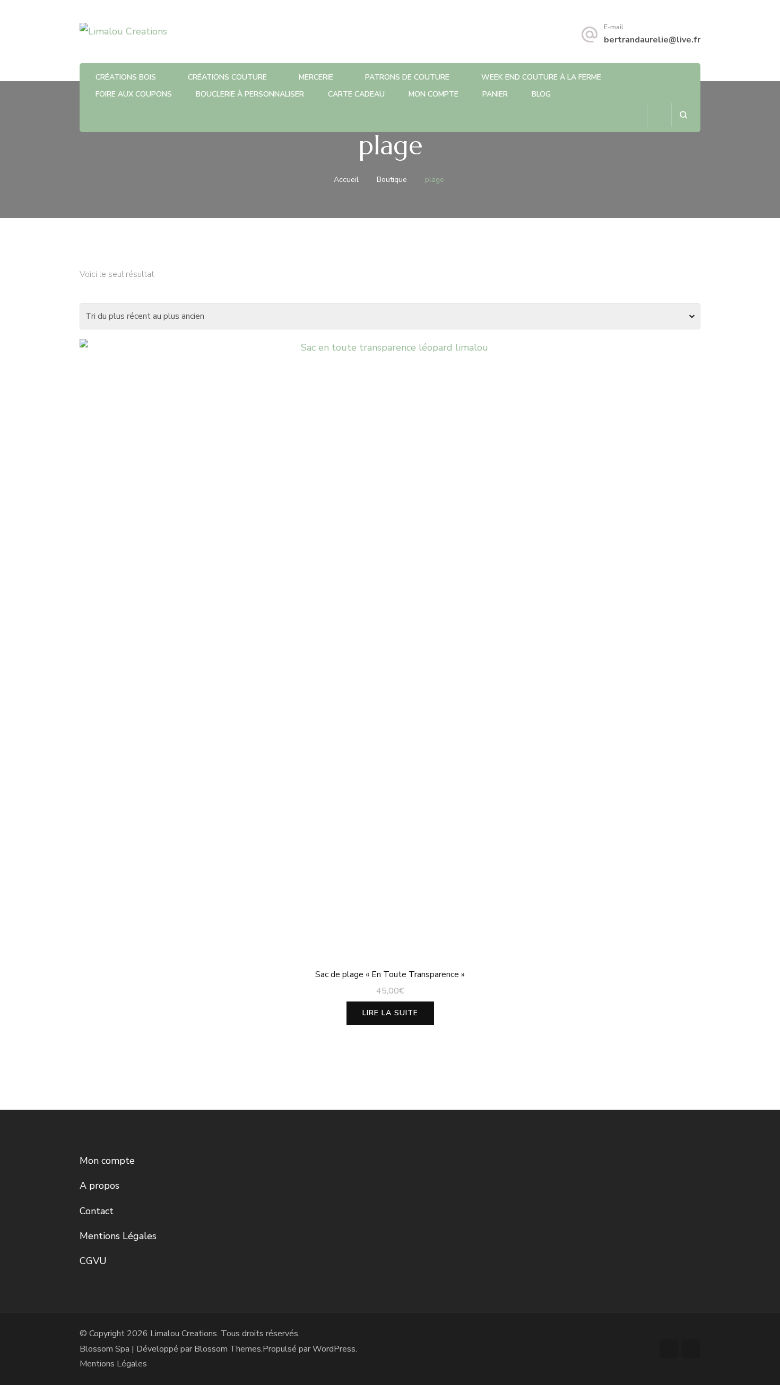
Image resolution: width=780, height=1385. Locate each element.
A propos (99, 1185)
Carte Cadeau (356, 94)
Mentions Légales (118, 1236)
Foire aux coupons (134, 94)
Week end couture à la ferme (541, 77)
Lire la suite (390, 1013)
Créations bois (126, 77)
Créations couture (227, 77)
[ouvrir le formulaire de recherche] (683, 115)
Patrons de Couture (407, 77)
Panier (495, 94)
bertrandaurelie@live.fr (652, 40)
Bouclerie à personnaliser (250, 94)
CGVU (93, 1261)
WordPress (334, 1349)
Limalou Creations (183, 1333)
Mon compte (433, 94)
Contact (97, 1211)
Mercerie (316, 77)
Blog (541, 94)
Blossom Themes (227, 1349)
